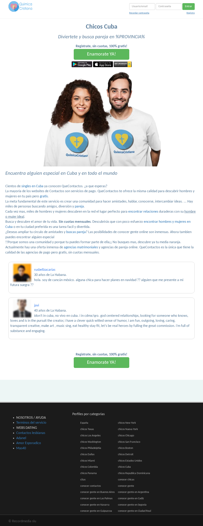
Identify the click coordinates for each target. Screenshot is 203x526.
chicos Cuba (124, 467)
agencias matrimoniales (81, 247)
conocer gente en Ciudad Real (134, 511)
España (84, 422)
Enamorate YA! (101, 54)
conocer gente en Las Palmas (96, 498)
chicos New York (127, 422)
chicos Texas (87, 429)
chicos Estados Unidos (130, 460)
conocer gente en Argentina (133, 492)
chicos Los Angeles (90, 435)
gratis (44, 196)
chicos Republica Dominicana (134, 473)
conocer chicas (126, 479)
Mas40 (21, 448)
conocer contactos (90, 486)
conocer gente (126, 486)
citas (82, 479)
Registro (191, 13)
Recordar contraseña (139, 13)
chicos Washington (90, 442)
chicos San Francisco (129, 442)
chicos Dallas (87, 454)
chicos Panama (88, 473)
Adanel (21, 438)
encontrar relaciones (143, 212)
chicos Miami (87, 460)
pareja (79, 206)
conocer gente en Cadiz (131, 498)
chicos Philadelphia (90, 448)
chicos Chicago (126, 435)
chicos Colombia (89, 467)
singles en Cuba (32, 186)
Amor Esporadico (28, 443)
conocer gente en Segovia (132, 504)
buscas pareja (76, 232)
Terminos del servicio (31, 423)
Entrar (188, 6)
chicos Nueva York (128, 429)
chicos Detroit (125, 454)
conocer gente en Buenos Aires (97, 492)
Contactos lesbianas (30, 433)
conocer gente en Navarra (94, 504)
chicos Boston (125, 448)
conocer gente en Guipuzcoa (96, 511)
